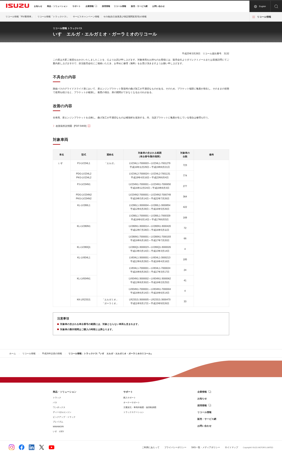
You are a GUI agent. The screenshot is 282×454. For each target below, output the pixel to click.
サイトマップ (231, 447)
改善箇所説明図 (71, 126)
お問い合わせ (158, 6)
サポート (76, 6)
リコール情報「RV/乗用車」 (19, 16)
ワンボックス (59, 407)
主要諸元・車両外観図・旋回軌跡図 (139, 407)
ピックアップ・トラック (64, 417)
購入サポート (129, 397)
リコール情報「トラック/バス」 (53, 16)
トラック (57, 397)
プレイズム (58, 422)
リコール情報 (120, 6)
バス (55, 402)
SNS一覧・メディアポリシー (205, 447)
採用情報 (106, 6)
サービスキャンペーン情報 (86, 16)
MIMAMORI (58, 426)
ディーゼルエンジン (62, 412)
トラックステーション (133, 412)
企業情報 (89, 6)
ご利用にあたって (151, 447)
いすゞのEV (58, 431)
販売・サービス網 (139, 6)
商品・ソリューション (57, 6)
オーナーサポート (131, 402)
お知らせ (38, 6)
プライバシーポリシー (175, 447)
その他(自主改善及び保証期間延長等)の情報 (125, 16)
